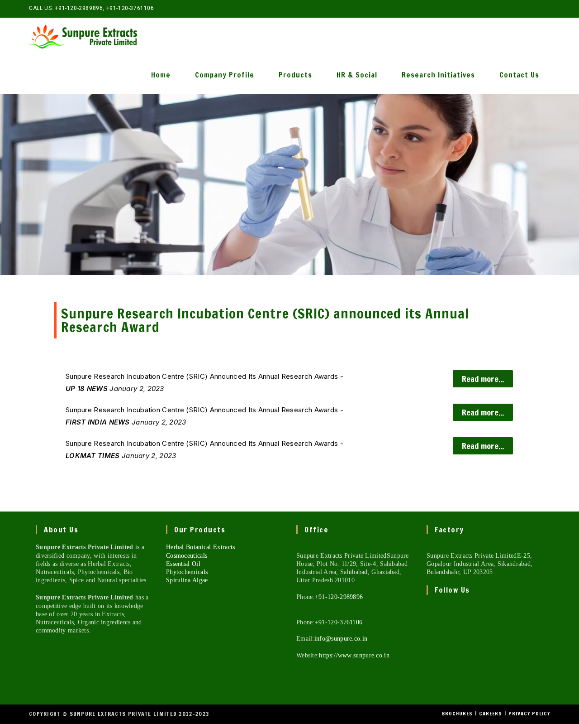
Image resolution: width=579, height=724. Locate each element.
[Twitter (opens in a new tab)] (516, 8)
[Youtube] (429, 679)
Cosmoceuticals (186, 555)
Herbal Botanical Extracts (200, 547)
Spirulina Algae (187, 580)
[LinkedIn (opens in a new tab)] (537, 8)
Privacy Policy (529, 713)
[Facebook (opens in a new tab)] (526, 8)
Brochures (457, 713)
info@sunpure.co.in (340, 638)
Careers (490, 713)
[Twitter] (429, 614)
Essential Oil (183, 563)
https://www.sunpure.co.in (354, 655)
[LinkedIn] (429, 658)
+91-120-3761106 (130, 8)
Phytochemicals (187, 572)
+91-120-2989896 (79, 8)
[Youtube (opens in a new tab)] (546, 8)
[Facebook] (429, 636)
